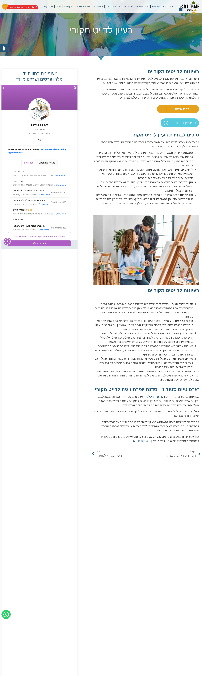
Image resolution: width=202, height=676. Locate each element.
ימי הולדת (128, 6)
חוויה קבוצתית (142, 6)
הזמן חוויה (68, 6)
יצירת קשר (48, 6)
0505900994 (140, 440)
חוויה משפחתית (159, 6)
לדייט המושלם (154, 396)
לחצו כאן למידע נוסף (183, 123)
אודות (58, 6)
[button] (4, 48)
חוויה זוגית (98, 6)
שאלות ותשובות (83, 6)
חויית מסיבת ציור (113, 6)
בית (171, 6)
